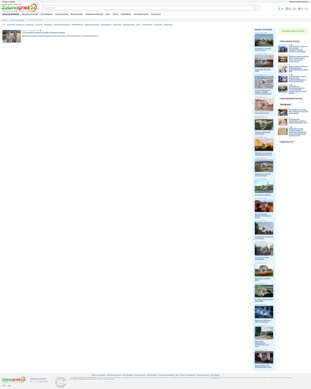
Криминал (30, 24)
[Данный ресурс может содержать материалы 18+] (60, 382)
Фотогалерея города (141, 14)
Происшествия (128, 24)
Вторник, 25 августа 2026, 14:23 (11, 4)
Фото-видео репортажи (30, 14)
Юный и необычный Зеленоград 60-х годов (263, 366)
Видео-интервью (76, 14)
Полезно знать (285, 104)
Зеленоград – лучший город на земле (263, 49)
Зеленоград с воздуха (263, 195)
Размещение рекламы (38, 379)
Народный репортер (62, 24)
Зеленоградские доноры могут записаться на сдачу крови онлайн (298, 111)
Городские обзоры (61, 14)
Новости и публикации (11, 14)
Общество (117, 24)
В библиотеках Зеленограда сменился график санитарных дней (298, 121)
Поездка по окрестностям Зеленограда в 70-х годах (262, 343)
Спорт (138, 24)
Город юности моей (262, 113)
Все (4, 24)
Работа (115, 14)
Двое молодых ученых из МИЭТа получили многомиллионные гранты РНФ (298, 69)
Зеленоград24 (43, 381)
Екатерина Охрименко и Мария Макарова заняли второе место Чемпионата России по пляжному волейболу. (60, 36)
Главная (4, 20)
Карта (108, 14)
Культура (39, 24)
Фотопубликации (46, 14)
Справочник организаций (94, 14)
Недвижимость (126, 14)
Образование (106, 24)
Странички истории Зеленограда (262, 258)
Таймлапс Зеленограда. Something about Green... (263, 154)
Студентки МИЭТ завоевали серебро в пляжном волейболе (43, 32)
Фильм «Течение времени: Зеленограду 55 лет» (263, 215)
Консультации (156, 14)
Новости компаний (92, 24)
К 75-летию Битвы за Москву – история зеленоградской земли (263, 92)
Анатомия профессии (16, 24)
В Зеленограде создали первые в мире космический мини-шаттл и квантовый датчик (298, 78)
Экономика (168, 24)
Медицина (48, 24)
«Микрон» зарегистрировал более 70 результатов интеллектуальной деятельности (299, 59)
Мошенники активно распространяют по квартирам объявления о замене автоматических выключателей (298, 132)
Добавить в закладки (8, 1)
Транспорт (158, 24)
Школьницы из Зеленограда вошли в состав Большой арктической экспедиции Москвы (298, 89)
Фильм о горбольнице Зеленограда (263, 133)
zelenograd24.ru (216, 377)
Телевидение (147, 24)
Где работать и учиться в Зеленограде (264, 237)
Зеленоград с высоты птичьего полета (263, 175)
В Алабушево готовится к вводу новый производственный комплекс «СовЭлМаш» (298, 49)
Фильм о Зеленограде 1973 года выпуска (263, 321)
